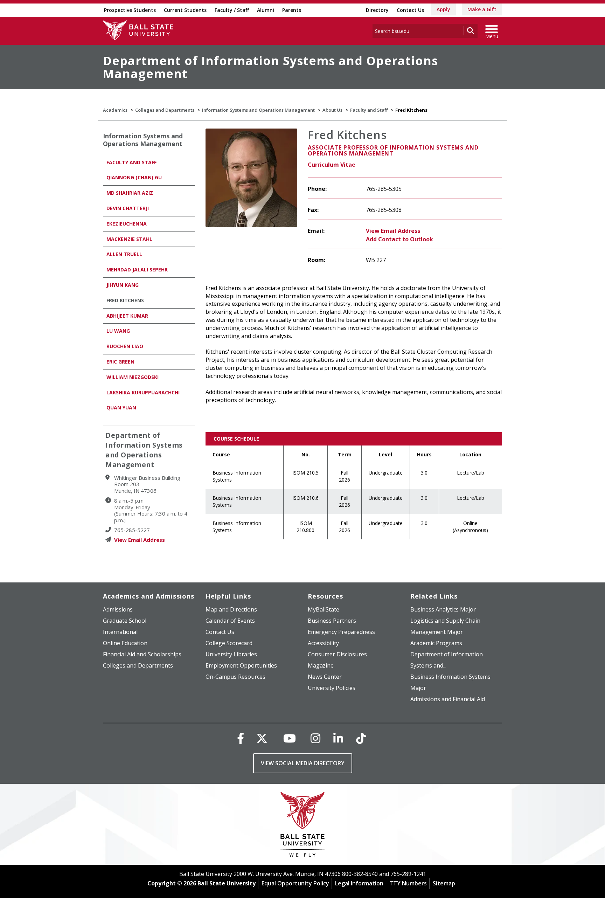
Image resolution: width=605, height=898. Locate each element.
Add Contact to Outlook (399, 239)
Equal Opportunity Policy (295, 883)
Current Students (185, 10)
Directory (377, 10)
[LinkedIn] (338, 738)
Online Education (125, 643)
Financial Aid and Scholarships (142, 654)
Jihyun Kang (122, 285)
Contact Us (410, 10)
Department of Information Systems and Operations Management (270, 67)
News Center (325, 677)
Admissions (118, 609)
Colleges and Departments (164, 110)
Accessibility (323, 643)
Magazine (321, 665)
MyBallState (323, 609)
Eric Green (120, 361)
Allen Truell (124, 254)
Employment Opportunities (241, 665)
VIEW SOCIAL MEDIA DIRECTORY (303, 763)
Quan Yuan (121, 407)
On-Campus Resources (235, 677)
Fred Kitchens (125, 300)
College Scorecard (229, 643)
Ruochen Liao (124, 346)
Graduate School (124, 620)
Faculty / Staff (232, 10)
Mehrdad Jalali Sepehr (137, 269)
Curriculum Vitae (331, 164)
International (120, 632)
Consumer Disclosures (337, 654)
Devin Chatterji (127, 208)
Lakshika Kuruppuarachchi (143, 392)
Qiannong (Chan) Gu (134, 177)
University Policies (331, 688)
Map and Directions (231, 609)
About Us (332, 110)
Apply (443, 9)
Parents (291, 10)
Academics (115, 110)
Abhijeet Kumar (127, 315)
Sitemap (444, 883)
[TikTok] (361, 738)
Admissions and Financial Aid (447, 699)
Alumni (265, 10)
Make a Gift (481, 9)
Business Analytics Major (443, 609)
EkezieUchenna (126, 223)
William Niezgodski (132, 377)
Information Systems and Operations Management (258, 110)
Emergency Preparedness (341, 632)
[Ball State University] (302, 826)
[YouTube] (289, 738)
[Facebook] (240, 738)
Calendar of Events (230, 620)
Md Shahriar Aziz (129, 192)
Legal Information (359, 883)
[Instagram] (315, 738)
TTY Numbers (408, 883)
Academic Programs (436, 643)
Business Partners (332, 620)
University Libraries (231, 654)
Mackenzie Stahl (129, 239)
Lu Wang (118, 330)
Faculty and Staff (369, 110)
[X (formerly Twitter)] (261, 738)
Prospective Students (130, 10)
